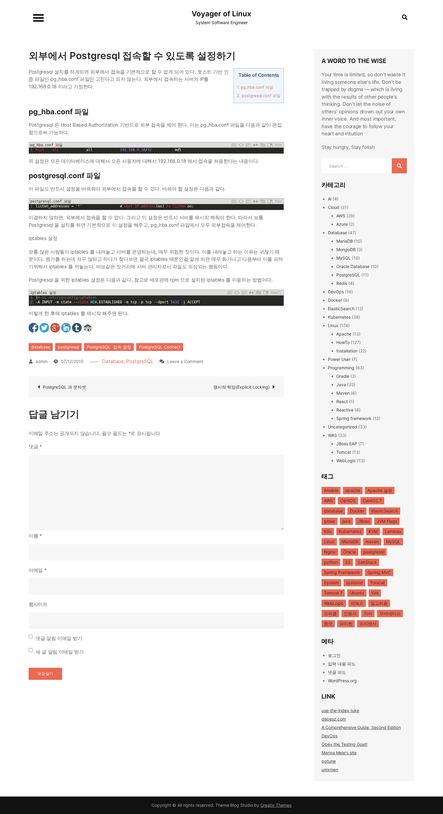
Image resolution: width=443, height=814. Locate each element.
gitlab (329, 521)
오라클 (330, 613)
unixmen (330, 769)
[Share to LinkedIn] (66, 328)
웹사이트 (38, 604)
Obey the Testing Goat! (344, 744)
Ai (329, 198)
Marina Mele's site (339, 752)
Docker (335, 300)
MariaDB (344, 241)
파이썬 (346, 623)
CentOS (348, 500)
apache (352, 490)
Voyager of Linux (221, 13)
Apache (343, 333)
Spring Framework (342, 572)
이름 (35, 536)
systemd (354, 582)
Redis (341, 283)
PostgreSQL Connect (160, 346)
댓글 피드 (337, 672)
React (342, 401)
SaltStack (367, 562)
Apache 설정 (379, 490)
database (40, 346)
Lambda (393, 531)
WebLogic (346, 460)
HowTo (343, 342)
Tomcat (343, 452)
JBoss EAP (346, 443)
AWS (340, 215)
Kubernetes (339, 317)
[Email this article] (88, 328)
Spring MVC (379, 572)
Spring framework (354, 418)
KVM (373, 531)
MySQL (343, 257)
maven (372, 541)
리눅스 (357, 603)
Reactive (344, 409)
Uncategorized (342, 426)
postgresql (68, 346)
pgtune (329, 761)
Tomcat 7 (333, 592)
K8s (327, 531)
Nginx (330, 551)
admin (42, 361)
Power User (339, 359)
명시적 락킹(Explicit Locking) (241, 387)
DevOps (336, 291)
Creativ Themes (275, 805)
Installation (346, 350)
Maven (343, 393)
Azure (342, 224)
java (346, 521)
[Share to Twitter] (44, 328)
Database (113, 361)
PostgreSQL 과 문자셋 (64, 387)
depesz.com (334, 718)
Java (341, 384)
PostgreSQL (139, 361)
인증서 (350, 613)
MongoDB (346, 249)
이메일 (37, 570)
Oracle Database (352, 266)
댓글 (35, 446)
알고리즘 (379, 603)
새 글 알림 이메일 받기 (60, 652)
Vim (375, 592)
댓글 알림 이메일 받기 (59, 638)
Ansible (331, 490)
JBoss (363, 521)
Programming (341, 367)
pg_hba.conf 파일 (255, 87)
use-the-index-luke (340, 710)
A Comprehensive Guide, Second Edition (361, 727)
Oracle (349, 551)
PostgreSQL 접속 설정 (109, 346)
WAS (332, 435)
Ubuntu (357, 592)
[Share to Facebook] (33, 328)
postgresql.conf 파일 (259, 95)
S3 (347, 562)
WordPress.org (342, 680)
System (331, 582)
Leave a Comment (185, 361)
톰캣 (328, 623)
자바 (368, 613)
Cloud (333, 207)
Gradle (342, 376)
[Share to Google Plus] (55, 328)
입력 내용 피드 (342, 663)
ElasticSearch (341, 308)
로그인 (334, 655)
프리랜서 (368, 623)
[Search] (399, 165)
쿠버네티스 (390, 613)
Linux (333, 325)
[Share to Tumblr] (77, 328)
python (331, 562)
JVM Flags (387, 521)
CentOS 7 (372, 500)
